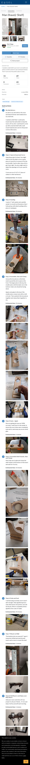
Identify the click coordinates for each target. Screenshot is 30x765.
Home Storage (6, 101)
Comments (19, 10)
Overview (3, 10)
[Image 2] (13, 38)
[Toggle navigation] (26, 2)
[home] (7, 2)
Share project (16, 60)
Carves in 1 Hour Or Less (17, 101)
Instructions (11, 10)
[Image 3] (21, 38)
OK (26, 761)
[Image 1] (5, 38)
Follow (25, 45)
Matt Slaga (10, 44)
